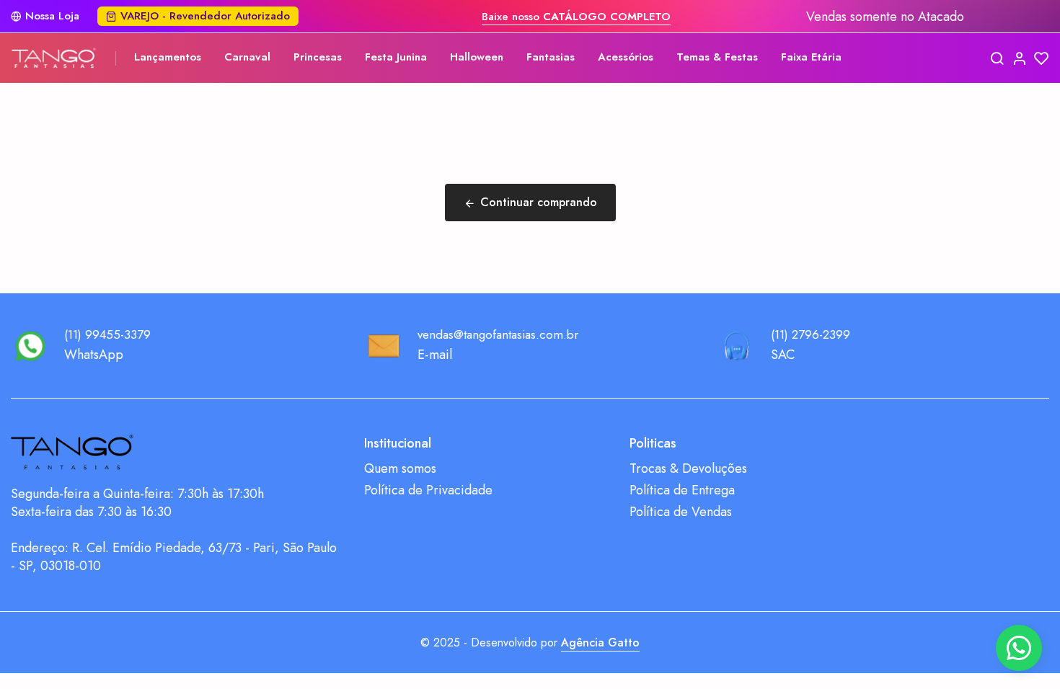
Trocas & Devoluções (688, 469)
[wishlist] (1041, 58)
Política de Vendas (681, 512)
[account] (1019, 58)
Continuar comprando (538, 202)
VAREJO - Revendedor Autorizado (205, 16)
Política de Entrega (682, 490)
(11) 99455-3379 (107, 334)
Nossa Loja (52, 16)
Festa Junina (396, 57)
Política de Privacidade (428, 490)
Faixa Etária (811, 57)
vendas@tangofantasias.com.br (498, 334)
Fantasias (550, 57)
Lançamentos (167, 57)
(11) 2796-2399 (810, 334)
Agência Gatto (600, 642)
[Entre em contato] (1019, 648)
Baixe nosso (576, 17)
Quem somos (400, 469)
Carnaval (247, 57)
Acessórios (625, 57)
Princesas (317, 57)
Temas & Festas (717, 57)
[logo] (54, 58)
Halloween (476, 57)
